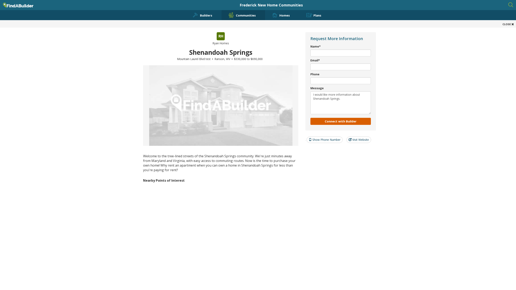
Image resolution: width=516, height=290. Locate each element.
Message (317, 88)
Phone (314, 74)
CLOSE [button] (506, 24)
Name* (315, 46)
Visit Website (360, 140)
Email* (315, 60)
